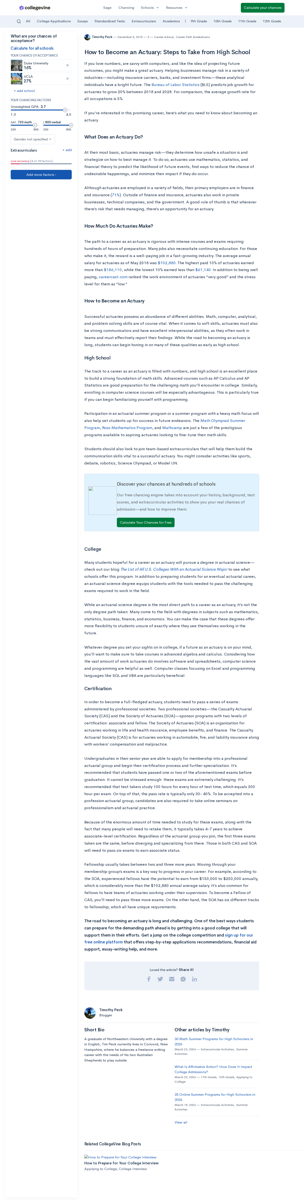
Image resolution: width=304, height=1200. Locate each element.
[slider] (65, 110)
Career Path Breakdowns (193, 37)
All (28, 21)
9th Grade (199, 21)
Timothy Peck (102, 37)
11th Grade (247, 21)
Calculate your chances (262, 7)
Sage (107, 7)
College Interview (133, 1169)
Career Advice (163, 37)
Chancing (126, 7)
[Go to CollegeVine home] (34, 7)
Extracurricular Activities (217, 1049)
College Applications (54, 21)
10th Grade (223, 21)
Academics (171, 21)
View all (181, 1122)
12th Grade (272, 21)
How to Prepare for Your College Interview (121, 1163)
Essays (82, 21)
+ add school (24, 90)
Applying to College (100, 1169)
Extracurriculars (144, 21)
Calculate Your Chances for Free (145, 522)
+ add (67, 150)
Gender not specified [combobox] (31, 139)
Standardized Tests (110, 21)
